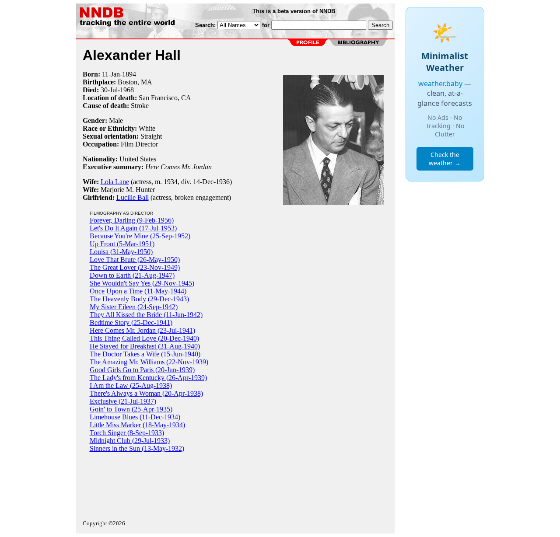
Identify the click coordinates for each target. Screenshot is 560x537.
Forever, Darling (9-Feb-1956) (132, 220)
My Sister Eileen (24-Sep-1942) (134, 306)
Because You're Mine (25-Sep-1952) (140, 236)
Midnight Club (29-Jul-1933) (130, 440)
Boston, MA (135, 82)
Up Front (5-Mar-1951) (122, 244)
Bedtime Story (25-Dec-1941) (131, 322)
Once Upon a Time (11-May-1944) (138, 291)
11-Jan (111, 74)
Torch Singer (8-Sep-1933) (127, 432)
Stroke (140, 105)
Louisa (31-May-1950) (121, 251)
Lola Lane (115, 181)
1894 (129, 74)
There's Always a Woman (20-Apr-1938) (146, 393)
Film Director (139, 144)
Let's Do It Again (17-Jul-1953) (133, 228)
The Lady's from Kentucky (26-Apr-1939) (148, 377)
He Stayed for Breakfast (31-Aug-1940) (145, 346)
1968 (127, 90)
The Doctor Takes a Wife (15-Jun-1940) (145, 354)
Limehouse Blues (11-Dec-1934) (135, 417)
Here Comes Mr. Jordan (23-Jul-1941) (142, 330)
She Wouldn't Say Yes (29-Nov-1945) (142, 283)
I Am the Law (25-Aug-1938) (131, 385)
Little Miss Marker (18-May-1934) (137, 425)
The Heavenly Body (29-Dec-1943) (139, 299)
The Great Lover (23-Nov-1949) (135, 267)
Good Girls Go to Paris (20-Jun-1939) (142, 369)
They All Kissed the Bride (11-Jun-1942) (146, 314)
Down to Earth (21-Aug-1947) (132, 275)
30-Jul (109, 90)
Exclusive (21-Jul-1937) (123, 401)
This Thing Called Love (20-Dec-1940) (144, 338)
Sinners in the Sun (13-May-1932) (137, 448)
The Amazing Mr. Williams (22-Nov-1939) (149, 362)
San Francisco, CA (165, 97)
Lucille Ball (132, 197)
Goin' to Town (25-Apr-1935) (131, 409)
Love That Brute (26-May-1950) (135, 259)
